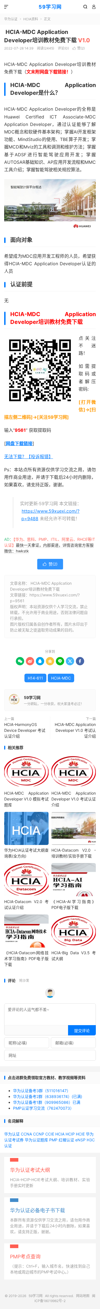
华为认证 (11, 19)
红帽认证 (66, 1139)
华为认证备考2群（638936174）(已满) (47, 1096)
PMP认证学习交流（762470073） (43, 1108)
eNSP (80, 1139)
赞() (78, 48)
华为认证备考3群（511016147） (42, 1090)
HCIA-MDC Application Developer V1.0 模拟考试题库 (26, 799)
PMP (53, 1139)
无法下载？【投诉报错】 (28, 456)
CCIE (49, 1134)
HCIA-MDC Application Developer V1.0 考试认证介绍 (75, 730)
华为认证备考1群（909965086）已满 (46, 1102)
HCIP (70, 1134)
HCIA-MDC (61, 678)
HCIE (80, 1134)
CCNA (26, 1134)
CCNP (38, 1134)
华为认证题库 (36, 1139)
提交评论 (82, 1030)
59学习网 (50, 7)
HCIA (59, 1134)
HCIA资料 (30, 19)
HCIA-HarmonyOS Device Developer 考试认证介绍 (24, 730)
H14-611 (35, 678)
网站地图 (82, 1296)
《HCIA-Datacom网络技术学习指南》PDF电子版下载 (26, 958)
